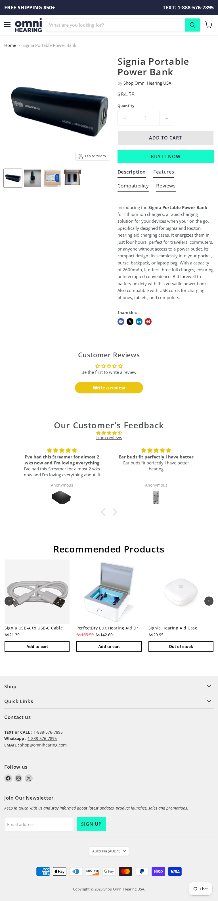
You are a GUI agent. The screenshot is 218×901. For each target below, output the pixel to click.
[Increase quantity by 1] (167, 118)
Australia (106, 851)
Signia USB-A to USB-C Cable (34, 628)
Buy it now (166, 156)
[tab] (132, 173)
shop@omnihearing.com (43, 745)
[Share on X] (130, 321)
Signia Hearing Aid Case (173, 628)
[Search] (192, 25)
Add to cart (37, 647)
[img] (109, 432)
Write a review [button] (109, 388)
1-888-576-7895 (48, 732)
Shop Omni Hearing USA (147, 83)
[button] (105, 512)
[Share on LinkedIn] (139, 321)
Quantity (126, 106)
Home (10, 45)
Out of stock (181, 647)
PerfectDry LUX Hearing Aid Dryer (110, 628)
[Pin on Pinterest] (148, 321)
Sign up (91, 824)
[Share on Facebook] (121, 321)
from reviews (109, 437)
